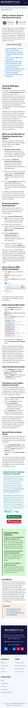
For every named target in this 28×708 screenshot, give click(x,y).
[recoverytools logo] (10, 3)
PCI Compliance (20, 665)
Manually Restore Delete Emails (15, 69)
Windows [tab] (9, 512)
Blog (2, 668)
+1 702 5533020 (15, 644)
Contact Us (4, 665)
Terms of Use (19, 671)
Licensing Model (6, 692)
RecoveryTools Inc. (18, 703)
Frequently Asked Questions (14, 74)
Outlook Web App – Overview (14, 48)
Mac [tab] (17, 512)
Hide (19, 44)
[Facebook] (6, 648)
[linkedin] (14, 648)
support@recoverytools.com (14, 641)
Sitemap (3, 671)
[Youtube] (18, 648)
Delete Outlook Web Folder (14, 61)
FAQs (2, 680)
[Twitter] (10, 648)
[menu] (25, 2)
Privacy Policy (19, 662)
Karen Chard (10, 24)
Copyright (4, 689)
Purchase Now (15, 522)
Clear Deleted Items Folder (14, 63)
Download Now (15, 517)
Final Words (9, 76)
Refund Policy (19, 668)
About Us (4, 662)
